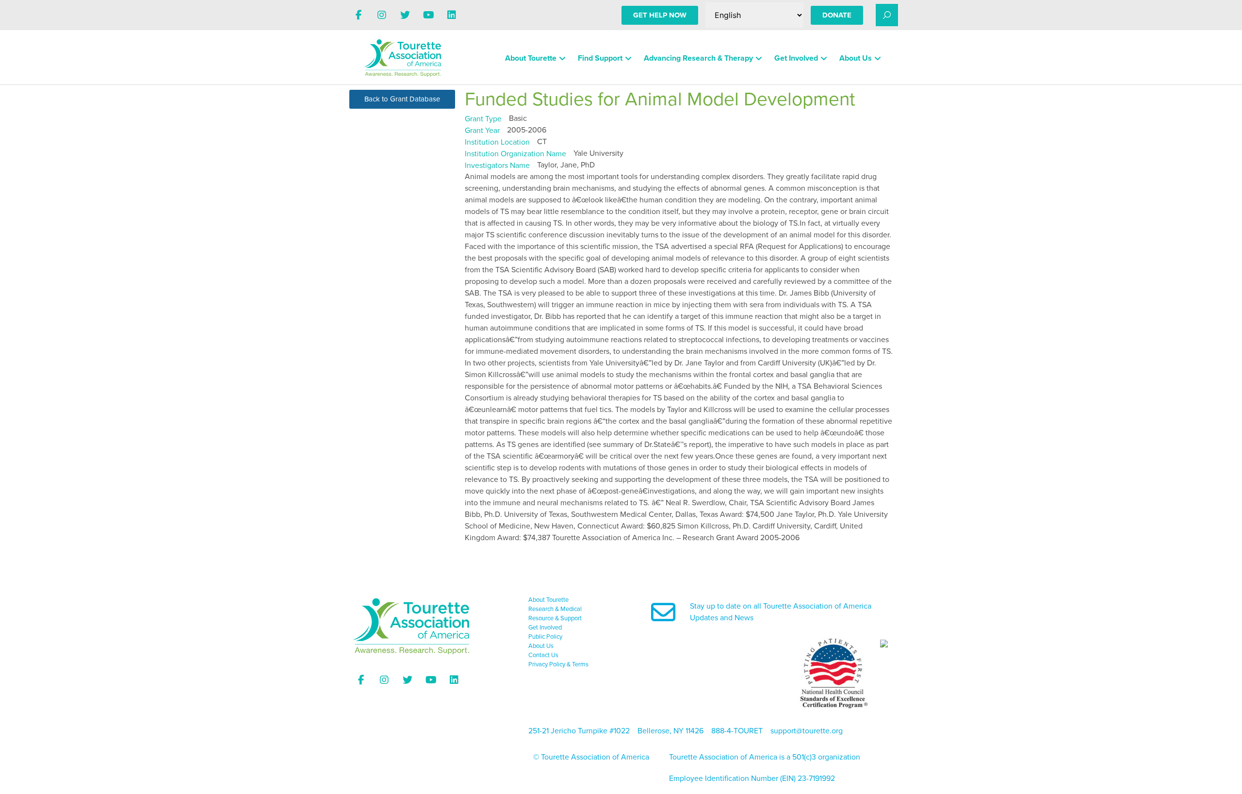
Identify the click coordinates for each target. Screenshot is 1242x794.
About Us (855, 58)
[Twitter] (405, 15)
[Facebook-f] (358, 15)
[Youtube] (428, 15)
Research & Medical (555, 609)
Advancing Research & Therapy (698, 58)
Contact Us (543, 655)
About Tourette (530, 58)
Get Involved (796, 58)
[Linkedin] (451, 15)
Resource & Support (555, 618)
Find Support (600, 58)
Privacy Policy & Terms (558, 664)
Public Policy (545, 637)
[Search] (887, 15)
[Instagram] (381, 15)
